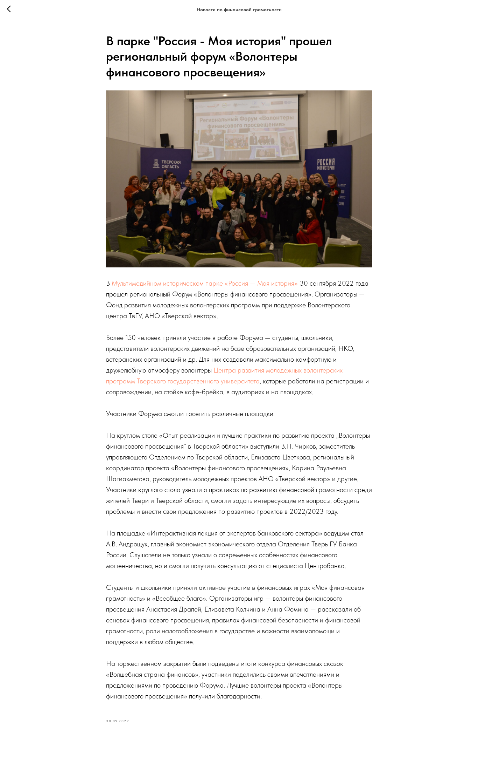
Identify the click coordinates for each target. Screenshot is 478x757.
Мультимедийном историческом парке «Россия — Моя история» (205, 283)
